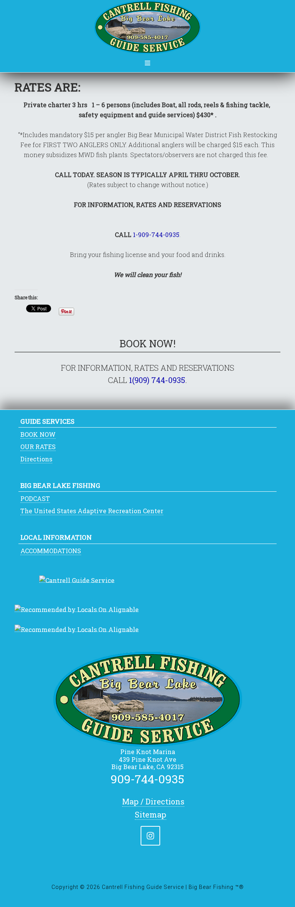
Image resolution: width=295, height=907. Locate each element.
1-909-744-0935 (156, 234)
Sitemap (150, 814)
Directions (36, 459)
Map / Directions (153, 801)
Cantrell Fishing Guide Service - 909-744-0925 (147, 27)
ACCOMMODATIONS (50, 551)
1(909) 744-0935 (157, 380)
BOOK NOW (38, 434)
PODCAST (35, 498)
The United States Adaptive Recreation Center (91, 511)
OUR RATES (38, 447)
